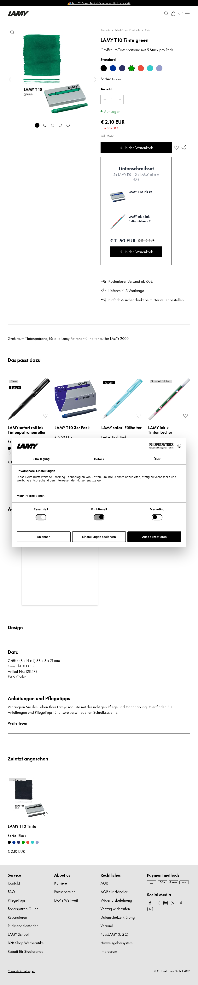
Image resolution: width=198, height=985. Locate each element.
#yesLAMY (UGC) (114, 934)
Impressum (109, 951)
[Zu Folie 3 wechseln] (52, 125)
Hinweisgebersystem (117, 942)
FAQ (11, 891)
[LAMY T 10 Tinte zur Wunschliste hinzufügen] (176, 148)
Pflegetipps (16, 900)
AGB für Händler (114, 891)
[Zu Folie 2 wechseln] (45, 125)
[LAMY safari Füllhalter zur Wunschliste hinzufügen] (139, 416)
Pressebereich (64, 891)
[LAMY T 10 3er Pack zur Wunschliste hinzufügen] (92, 416)
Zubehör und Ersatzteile (127, 30)
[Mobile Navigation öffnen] (187, 13)
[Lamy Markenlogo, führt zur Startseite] (18, 13)
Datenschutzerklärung (118, 917)
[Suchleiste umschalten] (166, 13)
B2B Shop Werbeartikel (26, 942)
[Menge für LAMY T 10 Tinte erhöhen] (120, 99)
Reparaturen (17, 917)
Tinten (148, 30)
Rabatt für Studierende (25, 951)
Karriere (60, 883)
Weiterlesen (17, 723)
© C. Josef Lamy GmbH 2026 (172, 971)
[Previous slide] (10, 79)
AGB (104, 883)
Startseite (105, 30)
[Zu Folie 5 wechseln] (68, 125)
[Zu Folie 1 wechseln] (37, 125)
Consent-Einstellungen (21, 971)
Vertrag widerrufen (115, 908)
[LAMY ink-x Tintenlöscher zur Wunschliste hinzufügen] (186, 416)
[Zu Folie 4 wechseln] (60, 125)
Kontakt (14, 883)
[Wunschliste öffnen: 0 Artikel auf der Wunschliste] (180, 13)
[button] (60, 567)
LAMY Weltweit (66, 900)
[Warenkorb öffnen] (173, 13)
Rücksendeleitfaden (23, 925)
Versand (107, 925)
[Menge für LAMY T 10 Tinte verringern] (104, 99)
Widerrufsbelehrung (116, 900)
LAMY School (18, 934)
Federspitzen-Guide (23, 908)
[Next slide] (95, 79)
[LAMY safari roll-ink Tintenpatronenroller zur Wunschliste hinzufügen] (45, 416)
